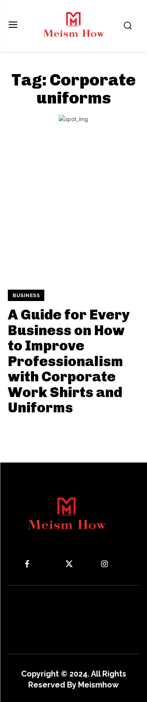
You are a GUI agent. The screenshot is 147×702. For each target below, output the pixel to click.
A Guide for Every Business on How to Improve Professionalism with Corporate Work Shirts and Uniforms (69, 361)
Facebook (50, 564)
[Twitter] (69, 564)
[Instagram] (104, 564)
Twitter (88, 564)
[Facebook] (27, 564)
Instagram (127, 564)
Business (26, 295)
